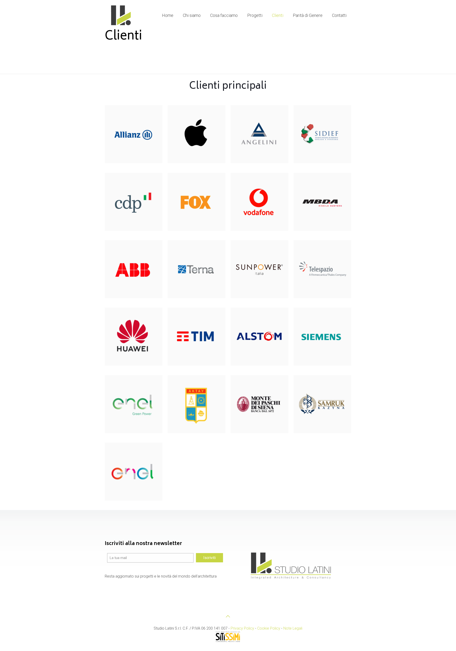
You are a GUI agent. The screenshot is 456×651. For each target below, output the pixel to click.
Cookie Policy (268, 628)
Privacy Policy (242, 628)
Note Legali (292, 628)
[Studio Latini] (121, 15)
